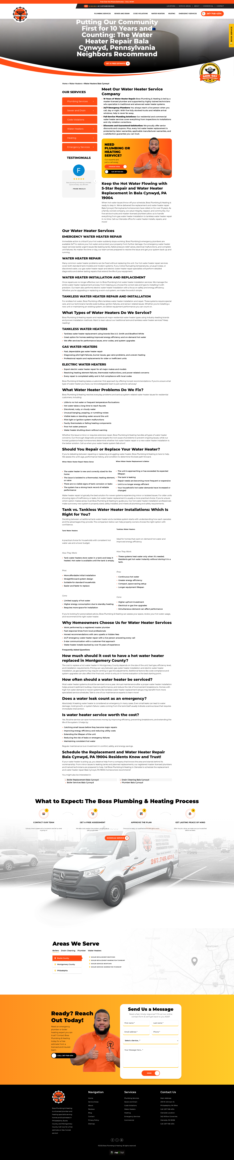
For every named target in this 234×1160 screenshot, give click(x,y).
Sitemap (91, 1124)
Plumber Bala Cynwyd (132, 782)
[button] (93, 6)
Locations (171, 6)
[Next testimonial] (95, 181)
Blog (90, 1113)
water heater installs (145, 219)
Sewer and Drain (130, 1102)
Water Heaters (94, 951)
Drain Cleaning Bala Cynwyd (135, 780)
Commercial (208, 6)
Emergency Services (132, 1116)
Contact (220, 6)
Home (65, 83)
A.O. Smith (119, 334)
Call (113, 219)
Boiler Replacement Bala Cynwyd (83, 780)
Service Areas (185, 6)
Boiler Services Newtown (101, 964)
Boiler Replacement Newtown (103, 957)
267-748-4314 (169, 1109)
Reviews (91, 1109)
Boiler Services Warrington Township (106, 967)
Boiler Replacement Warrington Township (108, 960)
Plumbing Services (131, 1098)
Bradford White (136, 334)
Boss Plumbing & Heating (157, 203)
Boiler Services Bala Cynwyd (80, 782)
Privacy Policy (93, 1120)
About (196, 6)
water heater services (113, 119)
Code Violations (140, 13)
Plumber (82, 951)
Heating (127, 1113)
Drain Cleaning (68, 951)
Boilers (55, 951)
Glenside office (126, 219)
